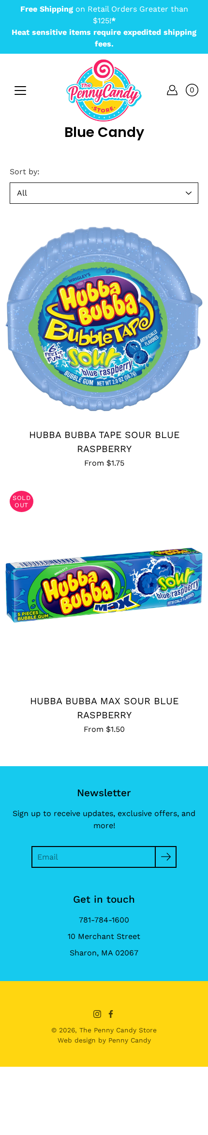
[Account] (172, 90)
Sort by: (25, 171)
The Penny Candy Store (118, 1030)
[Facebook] (110, 1014)
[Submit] (166, 857)
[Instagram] (97, 1014)
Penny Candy (129, 1040)
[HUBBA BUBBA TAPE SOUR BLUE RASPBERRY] (104, 319)
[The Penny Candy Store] (104, 90)
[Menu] (20, 90)
